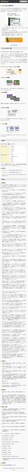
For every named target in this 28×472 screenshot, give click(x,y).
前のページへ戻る (23, 1)
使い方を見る (14, 45)
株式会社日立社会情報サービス (8, 465)
